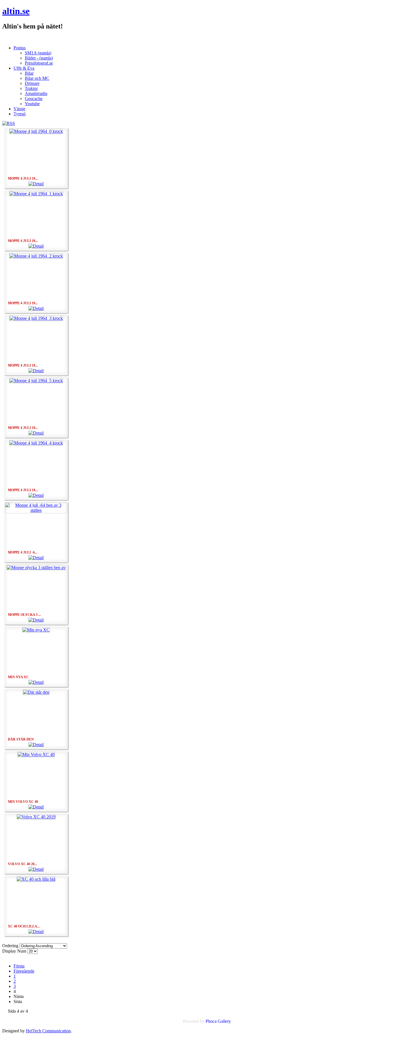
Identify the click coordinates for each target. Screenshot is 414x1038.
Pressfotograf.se (39, 63)
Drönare (32, 83)
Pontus (20, 47)
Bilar (29, 73)
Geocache (34, 98)
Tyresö (20, 113)
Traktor (31, 88)
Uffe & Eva (24, 68)
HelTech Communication (48, 1030)
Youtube (32, 103)
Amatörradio (36, 93)
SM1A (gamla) (38, 52)
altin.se (16, 11)
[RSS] (8, 123)
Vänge (19, 108)
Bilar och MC (37, 78)
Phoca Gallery (218, 1021)
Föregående (24, 971)
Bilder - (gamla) (39, 58)
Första (19, 966)
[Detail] (36, 183)
